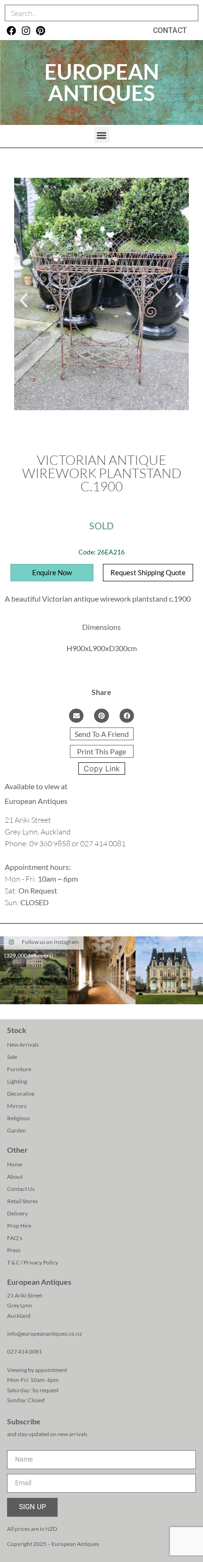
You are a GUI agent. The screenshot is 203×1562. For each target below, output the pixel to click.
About (15, 1176)
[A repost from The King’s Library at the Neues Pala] (101, 970)
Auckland (19, 1315)
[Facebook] (11, 30)
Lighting (17, 1081)
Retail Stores (22, 1201)
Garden (16, 1130)
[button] (102, 135)
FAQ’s (14, 1237)
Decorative (20, 1093)
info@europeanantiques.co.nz (44, 1333)
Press (13, 1250)
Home (14, 1164)
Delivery (17, 1213)
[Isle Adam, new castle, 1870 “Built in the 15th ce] (169, 970)
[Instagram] (26, 30)
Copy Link (102, 768)
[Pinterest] (40, 30)
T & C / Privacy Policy (32, 1262)
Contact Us (20, 1188)
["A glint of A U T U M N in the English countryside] (34, 970)
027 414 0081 (24, 1351)
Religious (18, 1118)
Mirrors (16, 1105)
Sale (12, 1056)
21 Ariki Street (24, 1295)
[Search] (189, 13)
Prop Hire (19, 1225)
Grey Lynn (19, 1305)
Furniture (19, 1069)
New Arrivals (23, 1044)
